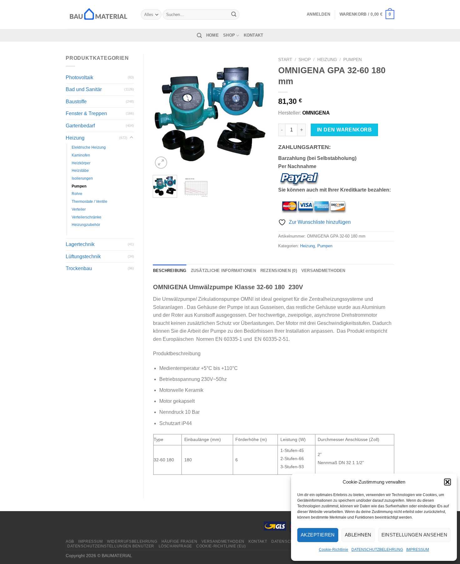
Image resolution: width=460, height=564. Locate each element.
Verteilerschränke (86, 217)
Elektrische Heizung (89, 147)
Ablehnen (358, 534)
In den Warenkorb (344, 129)
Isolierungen (82, 178)
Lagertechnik (80, 244)
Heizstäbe (80, 170)
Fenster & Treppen (86, 113)
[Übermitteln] (233, 14)
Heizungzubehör (86, 225)
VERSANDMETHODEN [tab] (323, 270)
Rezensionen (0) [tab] (278, 270)
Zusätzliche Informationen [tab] (223, 270)
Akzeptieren (318, 534)
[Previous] (163, 112)
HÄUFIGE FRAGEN (179, 541)
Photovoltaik (79, 77)
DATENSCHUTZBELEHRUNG (377, 549)
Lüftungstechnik (83, 256)
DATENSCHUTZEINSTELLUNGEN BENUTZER (110, 546)
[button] (447, 482)
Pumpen (79, 186)
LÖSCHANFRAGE (175, 546)
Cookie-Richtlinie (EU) (221, 546)
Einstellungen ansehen (414, 534)
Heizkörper (81, 163)
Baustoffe (76, 101)
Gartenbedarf (80, 125)
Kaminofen (81, 155)
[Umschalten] (131, 137)
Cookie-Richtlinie (333, 549)
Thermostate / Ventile (89, 201)
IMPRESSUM (417, 549)
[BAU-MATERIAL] (98, 14)
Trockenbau (79, 268)
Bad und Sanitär (84, 89)
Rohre (77, 194)
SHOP (229, 35)
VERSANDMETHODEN (223, 541)
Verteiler (79, 209)
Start (285, 59)
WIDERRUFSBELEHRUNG (132, 541)
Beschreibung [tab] (170, 270)
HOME (212, 35)
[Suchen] (199, 35)
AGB (70, 541)
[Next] (258, 112)
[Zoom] (161, 162)
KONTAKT (253, 35)
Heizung (75, 138)
